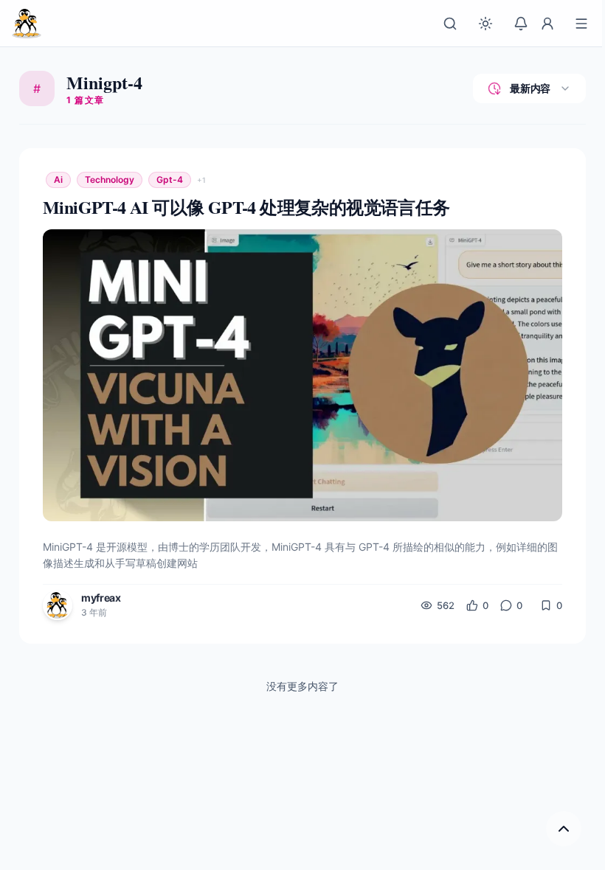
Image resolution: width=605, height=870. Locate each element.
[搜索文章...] (450, 23)
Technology (109, 179)
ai (58, 179)
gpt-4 (169, 179)
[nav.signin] (547, 23)
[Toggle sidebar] (581, 23)
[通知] (521, 23)
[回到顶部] (563, 828)
